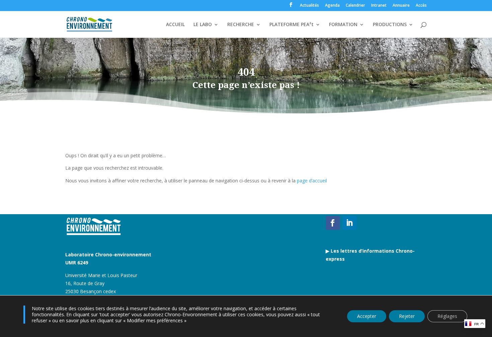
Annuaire (401, 5)
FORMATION (343, 24)
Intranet (379, 5)
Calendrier (355, 5)
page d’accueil (312, 180)
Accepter (366, 316)
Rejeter (407, 316)
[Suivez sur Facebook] (333, 223)
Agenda (332, 5)
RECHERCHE (240, 24)
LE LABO (202, 24)
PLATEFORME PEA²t (291, 24)
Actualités (309, 5)
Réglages (447, 316)
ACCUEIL (175, 24)
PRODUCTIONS (390, 24)
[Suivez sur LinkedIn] (349, 223)
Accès (421, 5)
